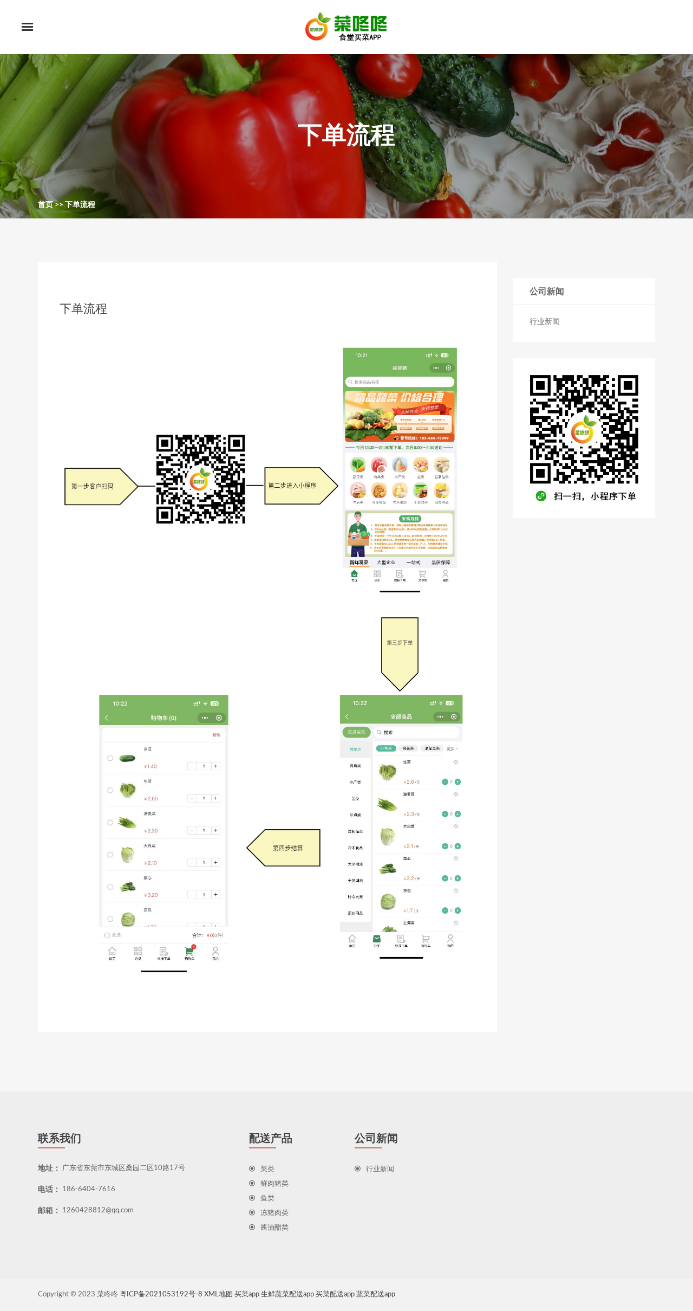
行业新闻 (544, 322)
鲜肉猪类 (274, 1183)
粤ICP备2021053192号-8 (161, 1294)
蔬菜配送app (375, 1294)
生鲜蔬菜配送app (287, 1294)
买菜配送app (335, 1294)
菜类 (267, 1169)
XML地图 (218, 1294)
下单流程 (80, 205)
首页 (45, 205)
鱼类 (267, 1198)
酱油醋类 (274, 1227)
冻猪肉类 (274, 1213)
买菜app (246, 1294)
